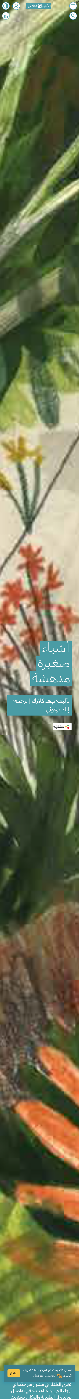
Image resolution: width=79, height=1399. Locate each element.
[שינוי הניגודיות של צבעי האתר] (6, 6)
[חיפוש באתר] (73, 15)
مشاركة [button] (58, 726)
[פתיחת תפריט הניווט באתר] (73, 6)
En (6, 16)
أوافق (13, 1373)
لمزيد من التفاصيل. (44, 1376)
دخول (16, 6)
